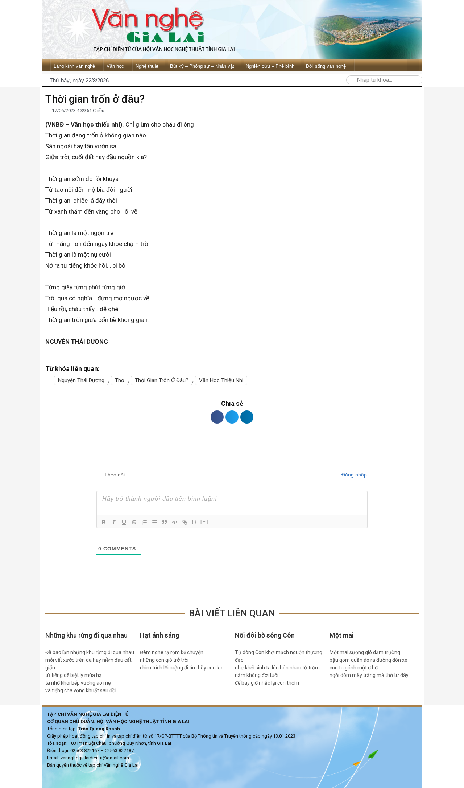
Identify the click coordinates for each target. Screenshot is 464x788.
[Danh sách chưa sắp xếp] (154, 522)
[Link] (185, 522)
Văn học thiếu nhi (221, 380)
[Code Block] (175, 522)
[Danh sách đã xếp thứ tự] (144, 522)
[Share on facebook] (217, 417)
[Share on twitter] (232, 417)
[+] (204, 521)
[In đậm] (104, 522)
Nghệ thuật (147, 66)
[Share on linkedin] (246, 417)
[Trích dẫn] (165, 522)
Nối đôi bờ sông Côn (265, 635)
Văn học (115, 66)
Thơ (119, 380)
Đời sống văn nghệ (326, 66)
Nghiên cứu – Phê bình (270, 66)
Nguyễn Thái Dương (81, 380)
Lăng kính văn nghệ (74, 66)
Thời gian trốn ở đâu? (161, 380)
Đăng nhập (353, 475)
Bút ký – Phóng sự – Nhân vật (202, 66)
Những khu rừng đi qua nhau (87, 635)
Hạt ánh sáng (159, 635)
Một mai (342, 635)
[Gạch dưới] (124, 522)
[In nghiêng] (114, 522)
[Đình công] (134, 522)
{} (194, 521)
